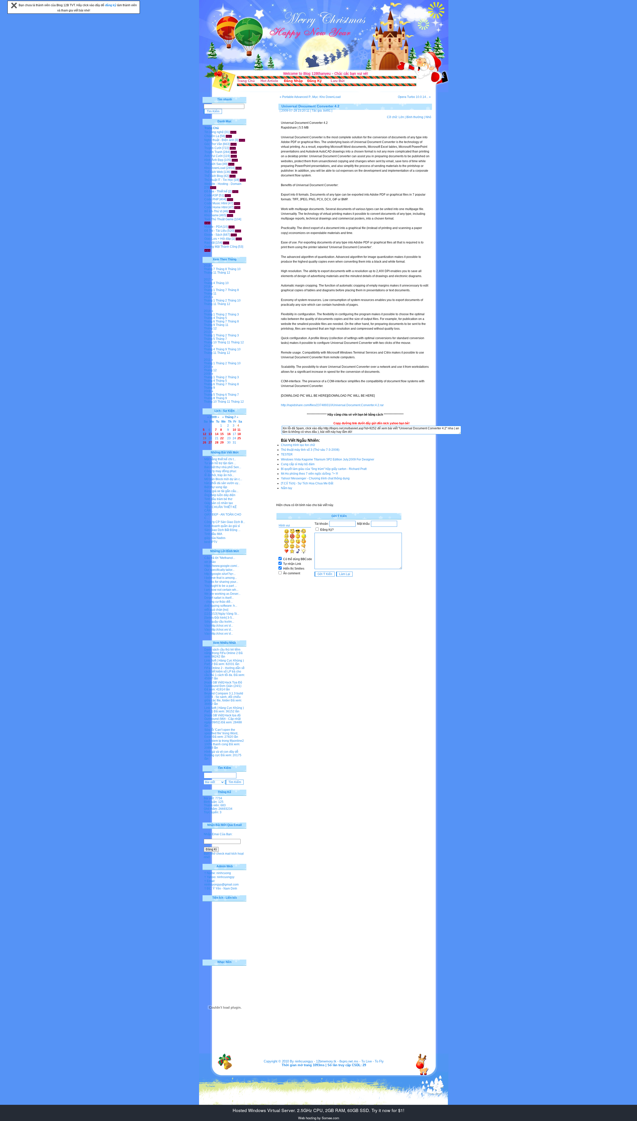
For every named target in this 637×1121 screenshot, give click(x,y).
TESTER (287, 454)
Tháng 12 (223, 272)
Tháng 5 (221, 318)
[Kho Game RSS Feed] (230, 215)
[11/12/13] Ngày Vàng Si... (221, 613)
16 (229, 434)
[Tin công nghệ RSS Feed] (233, 132)
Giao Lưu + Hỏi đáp (217, 238)
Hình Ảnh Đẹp (213, 160)
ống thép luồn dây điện (219, 495)
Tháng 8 (221, 269)
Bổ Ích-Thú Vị (213, 211)
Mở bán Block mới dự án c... (223, 479)
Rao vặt (209, 242)
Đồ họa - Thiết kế (215, 191)
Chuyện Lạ (211, 136)
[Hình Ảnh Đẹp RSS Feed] (235, 160)
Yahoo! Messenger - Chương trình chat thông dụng (315, 478)
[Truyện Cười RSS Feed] (233, 148)
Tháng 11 (210, 272)
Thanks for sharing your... (221, 582)
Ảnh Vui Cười (213, 156)
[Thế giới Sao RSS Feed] (231, 164)
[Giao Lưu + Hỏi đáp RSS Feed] (239, 238)
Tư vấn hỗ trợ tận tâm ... (220, 463)
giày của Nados (214, 538)
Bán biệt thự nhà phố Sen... (222, 467)
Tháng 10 (234, 269)
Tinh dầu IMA (213, 534)
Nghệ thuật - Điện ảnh (219, 140)
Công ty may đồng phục (220, 471)
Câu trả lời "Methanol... (219, 558)
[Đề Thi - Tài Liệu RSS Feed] (238, 230)
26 (204, 442)
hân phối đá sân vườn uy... (222, 483)
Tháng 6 (209, 321)
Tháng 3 (233, 314)
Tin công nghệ (214, 132)
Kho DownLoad (214, 168)
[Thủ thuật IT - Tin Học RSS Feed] (243, 180)
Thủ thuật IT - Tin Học (218, 180)
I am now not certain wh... (221, 590)
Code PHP (211, 199)
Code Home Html (216, 207)
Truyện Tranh (213, 152)
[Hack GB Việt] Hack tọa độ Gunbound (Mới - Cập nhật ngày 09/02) (222, 719)
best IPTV (210, 542)
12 (204, 434)
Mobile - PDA (213, 226)
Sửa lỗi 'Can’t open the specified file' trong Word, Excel (221, 733)
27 (210, 442)
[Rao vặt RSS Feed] (226, 242)
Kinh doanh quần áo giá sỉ (222, 526)
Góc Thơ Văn (213, 144)
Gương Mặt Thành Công (220, 246)
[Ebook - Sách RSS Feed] (234, 234)
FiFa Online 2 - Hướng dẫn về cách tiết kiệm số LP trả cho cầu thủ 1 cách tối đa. (224, 671)
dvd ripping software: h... (220, 605)
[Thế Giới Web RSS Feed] (234, 172)
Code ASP (211, 195)
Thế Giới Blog (213, 176)
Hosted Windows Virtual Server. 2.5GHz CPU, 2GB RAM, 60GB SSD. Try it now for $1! (318, 1110)
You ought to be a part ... (220, 586)
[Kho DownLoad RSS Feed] (238, 168)
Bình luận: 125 (213, 802)
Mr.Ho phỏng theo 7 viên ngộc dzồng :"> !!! (309, 473)
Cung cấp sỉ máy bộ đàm (298, 464)
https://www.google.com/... (221, 566)
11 (239, 430)
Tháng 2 (221, 300)
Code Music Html (215, 203)
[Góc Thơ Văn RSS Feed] (233, 144)
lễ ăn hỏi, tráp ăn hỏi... (219, 475)
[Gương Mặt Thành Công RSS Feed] (207, 250)
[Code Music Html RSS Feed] (237, 203)
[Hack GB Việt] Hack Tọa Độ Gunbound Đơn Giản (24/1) (223, 684)
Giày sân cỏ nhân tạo (218, 503)
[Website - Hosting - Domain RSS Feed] (213, 187)
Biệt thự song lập (215, 487)
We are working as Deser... (222, 594)
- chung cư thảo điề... (218, 601)
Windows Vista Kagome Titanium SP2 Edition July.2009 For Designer (327, 459)
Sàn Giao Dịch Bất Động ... (222, 530)
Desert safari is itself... (219, 597)
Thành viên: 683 (215, 805)
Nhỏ (428, 117)
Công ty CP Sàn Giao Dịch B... (224, 522)
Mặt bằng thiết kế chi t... (220, 459)
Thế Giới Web (213, 172)
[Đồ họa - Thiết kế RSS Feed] (235, 191)
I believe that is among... (220, 578)
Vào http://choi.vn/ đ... (218, 625)
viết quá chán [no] (216, 609)
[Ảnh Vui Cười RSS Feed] (234, 156)
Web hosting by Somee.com (318, 1118)
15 (222, 434)
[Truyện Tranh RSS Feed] (234, 152)
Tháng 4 (209, 283)
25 (239, 438)
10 (234, 430)
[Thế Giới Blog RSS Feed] (232, 176)
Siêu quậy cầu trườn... (219, 621)
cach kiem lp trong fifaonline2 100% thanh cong (224, 742)
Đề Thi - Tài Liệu (215, 230)
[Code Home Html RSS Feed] (237, 207)
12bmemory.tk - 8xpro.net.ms (337, 1061)
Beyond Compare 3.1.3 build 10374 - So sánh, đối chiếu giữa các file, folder (223, 697)
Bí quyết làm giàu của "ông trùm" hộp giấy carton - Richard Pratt (324, 469)
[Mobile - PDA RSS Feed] (231, 226)
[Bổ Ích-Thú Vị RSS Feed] (232, 211)
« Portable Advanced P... (296, 97)
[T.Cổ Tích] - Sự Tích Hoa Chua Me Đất (307, 483)
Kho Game (211, 215)
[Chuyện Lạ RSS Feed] (229, 136)
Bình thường (414, 117)
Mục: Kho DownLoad (326, 97)
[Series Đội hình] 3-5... (219, 617)
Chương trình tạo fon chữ (298, 445)
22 (222, 438)
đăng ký (111, 5)
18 (239, 434)
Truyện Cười (212, 148)
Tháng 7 (209, 269)
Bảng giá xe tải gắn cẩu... (221, 491)
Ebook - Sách (213, 234)
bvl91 (327, 110)
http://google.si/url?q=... (220, 574)
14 (216, 434)
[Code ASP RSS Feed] (228, 195)
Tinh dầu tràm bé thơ (218, 499)
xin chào (210, 562)
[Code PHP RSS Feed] (230, 199)
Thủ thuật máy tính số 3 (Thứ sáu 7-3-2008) (310, 449)
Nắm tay (286, 488)
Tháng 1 (209, 290)
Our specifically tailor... (219, 570)
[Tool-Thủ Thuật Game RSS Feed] (207, 222)
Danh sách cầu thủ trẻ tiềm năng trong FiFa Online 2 (222, 651)
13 (210, 434)
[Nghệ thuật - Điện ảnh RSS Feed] (242, 140)
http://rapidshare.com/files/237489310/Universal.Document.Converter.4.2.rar (332, 405)
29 (222, 442)
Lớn (401, 117)
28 (216, 442)
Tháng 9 (209, 325)
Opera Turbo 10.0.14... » (414, 97)
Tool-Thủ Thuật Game (219, 219)
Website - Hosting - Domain (222, 184)
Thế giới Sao (213, 164)
